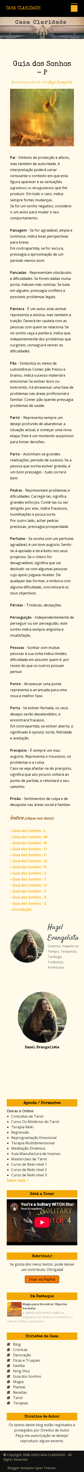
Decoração (22, 1355)
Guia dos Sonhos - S (29, 873)
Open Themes (45, 1468)
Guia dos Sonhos (27, 1376)
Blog (17, 1344)
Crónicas (20, 1349)
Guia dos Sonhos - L (29, 830)
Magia (18, 1381)
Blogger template (20, 1468)
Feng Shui (21, 1371)
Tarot (18, 1397)
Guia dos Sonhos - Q (29, 860)
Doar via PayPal (42, 1279)
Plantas (19, 1387)
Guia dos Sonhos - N (29, 842)
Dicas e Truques (26, 1360)
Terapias (20, 1403)
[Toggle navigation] (74, 8)
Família (19, 1365)
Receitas (20, 1392)
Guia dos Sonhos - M (29, 836)
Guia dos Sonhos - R (29, 866)
